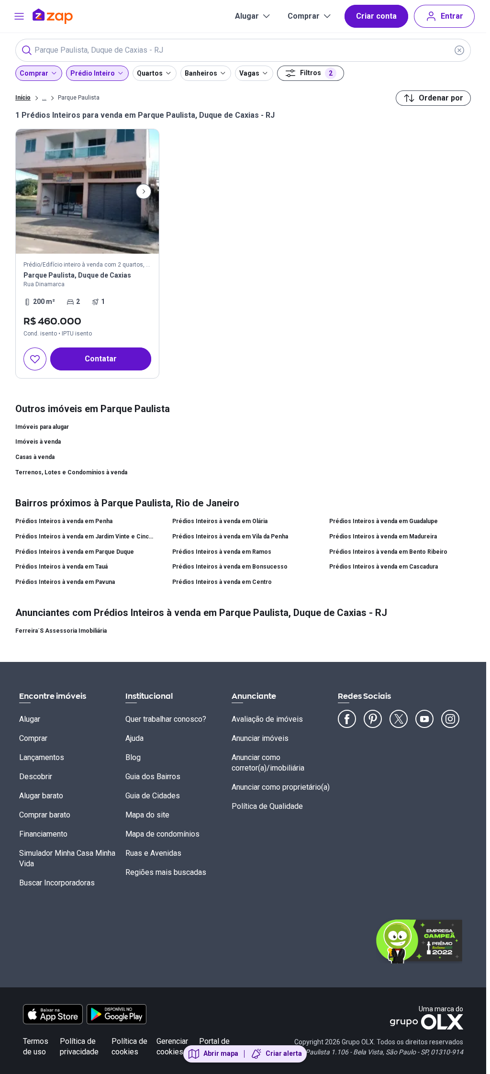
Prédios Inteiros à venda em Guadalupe (383, 521)
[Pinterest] (373, 719)
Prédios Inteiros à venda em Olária (219, 521)
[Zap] (67, 16)
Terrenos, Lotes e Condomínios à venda (71, 472)
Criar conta (376, 16)
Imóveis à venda (38, 441)
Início (23, 97)
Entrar (452, 16)
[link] (87, 254)
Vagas (249, 73)
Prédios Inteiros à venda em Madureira (383, 536)
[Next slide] (143, 191)
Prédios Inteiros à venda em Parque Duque (74, 551)
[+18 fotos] (87, 191)
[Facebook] (347, 719)
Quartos (150, 73)
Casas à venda (35, 457)
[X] (399, 719)
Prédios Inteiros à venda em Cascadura (383, 566)
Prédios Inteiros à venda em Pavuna (65, 582)
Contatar (101, 358)
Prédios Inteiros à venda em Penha (63, 521)
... (44, 97)
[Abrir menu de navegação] (19, 16)
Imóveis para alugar (42, 427)
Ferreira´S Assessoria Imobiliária (61, 630)
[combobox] (243, 50)
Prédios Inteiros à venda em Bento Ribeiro (388, 551)
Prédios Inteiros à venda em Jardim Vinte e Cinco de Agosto (86, 536)
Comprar (304, 16)
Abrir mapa (220, 1053)
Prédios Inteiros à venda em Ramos (221, 551)
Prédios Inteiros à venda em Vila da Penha (230, 536)
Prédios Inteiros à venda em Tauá (61, 566)
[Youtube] (424, 719)
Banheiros (201, 73)
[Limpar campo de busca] (459, 50)
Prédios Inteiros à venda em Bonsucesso (230, 566)
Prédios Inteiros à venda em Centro (222, 582)
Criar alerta (284, 1053)
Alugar (247, 16)
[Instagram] (450, 719)
